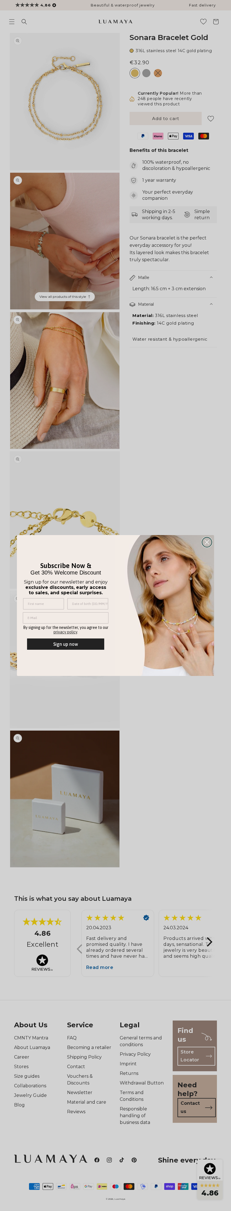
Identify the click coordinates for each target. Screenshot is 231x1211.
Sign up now (65, 644)
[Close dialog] (207, 542)
